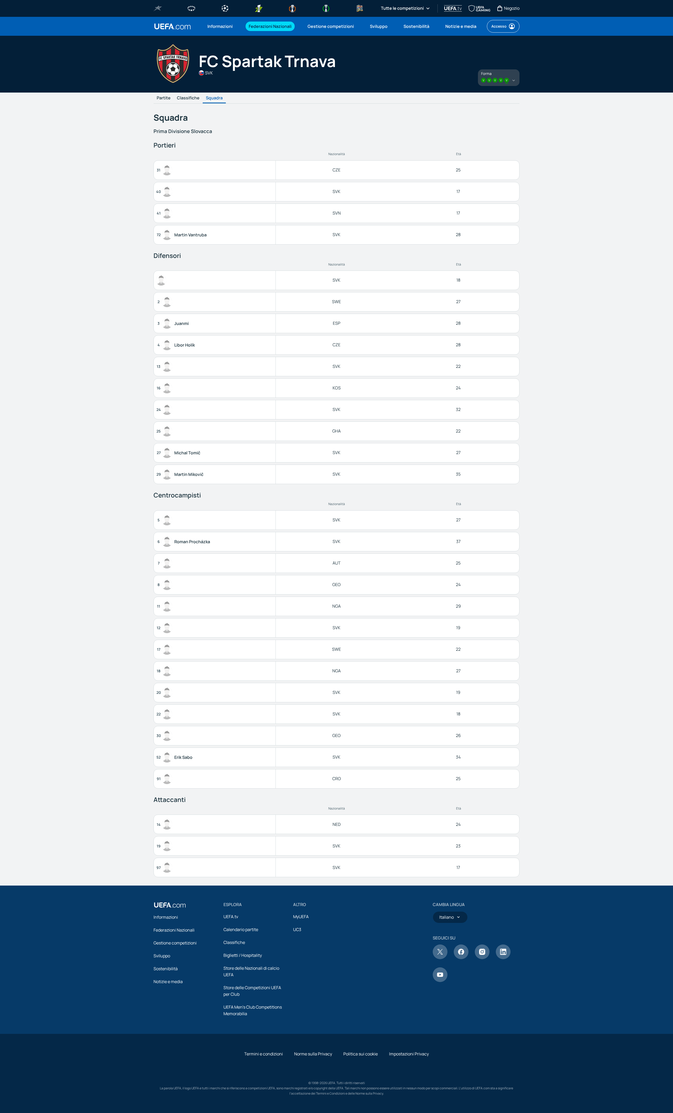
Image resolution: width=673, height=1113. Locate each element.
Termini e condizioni (263, 1054)
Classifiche (188, 98)
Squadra (214, 98)
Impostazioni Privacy (409, 1054)
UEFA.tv (230, 916)
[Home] (170, 905)
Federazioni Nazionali (174, 930)
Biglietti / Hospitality (242, 955)
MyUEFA (301, 916)
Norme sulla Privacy (313, 1054)
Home (172, 26)
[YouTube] (440, 980)
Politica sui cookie (360, 1054)
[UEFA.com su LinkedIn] (503, 957)
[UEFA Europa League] (292, 8)
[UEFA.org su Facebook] (461, 957)
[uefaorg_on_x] (440, 957)
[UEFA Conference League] (326, 8)
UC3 (297, 929)
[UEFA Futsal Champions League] (158, 8)
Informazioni (166, 917)
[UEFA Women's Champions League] (191, 8)
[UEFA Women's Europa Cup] (258, 8)
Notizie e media (168, 981)
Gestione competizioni (175, 943)
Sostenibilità (166, 969)
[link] (220, 26)
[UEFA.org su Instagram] (482, 957)
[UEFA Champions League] (225, 8)
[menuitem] (221, 26)
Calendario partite (240, 929)
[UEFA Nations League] (359, 8)
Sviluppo (162, 956)
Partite (164, 98)
